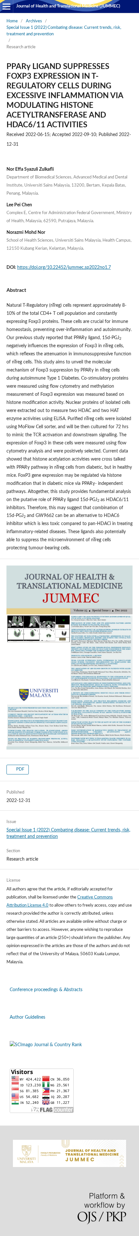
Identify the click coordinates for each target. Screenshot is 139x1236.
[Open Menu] (6, 6)
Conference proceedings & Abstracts (46, 990)
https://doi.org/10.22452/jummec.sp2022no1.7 (64, 267)
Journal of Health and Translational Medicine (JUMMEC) (68, 6)
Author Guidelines (27, 1017)
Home (12, 21)
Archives (34, 21)
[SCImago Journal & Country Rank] (46, 1045)
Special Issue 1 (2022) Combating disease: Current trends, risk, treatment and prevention (63, 31)
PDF (19, 769)
